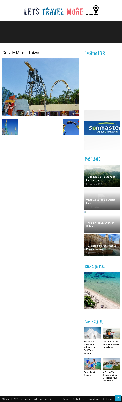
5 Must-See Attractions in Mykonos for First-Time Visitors (90, 347)
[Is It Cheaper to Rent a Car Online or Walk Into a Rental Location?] (111, 333)
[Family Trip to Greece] (92, 364)
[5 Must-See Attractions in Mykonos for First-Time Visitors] (92, 333)
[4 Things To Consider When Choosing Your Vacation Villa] (111, 364)
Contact (65, 399)
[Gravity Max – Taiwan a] (40, 115)
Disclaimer (107, 399)
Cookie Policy (78, 399)
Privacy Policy (94, 399)
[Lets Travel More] (61, 11)
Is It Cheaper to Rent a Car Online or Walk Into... (111, 344)
